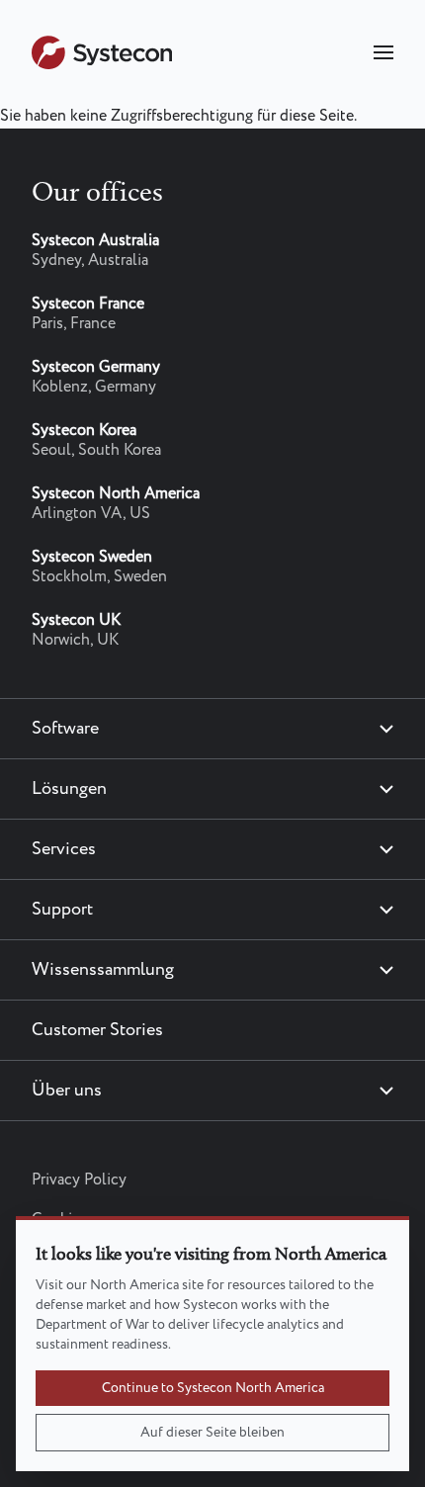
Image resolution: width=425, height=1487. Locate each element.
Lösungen (69, 789)
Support (62, 909)
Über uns (67, 1090)
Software (65, 729)
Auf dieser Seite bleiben (212, 1433)
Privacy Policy (79, 1180)
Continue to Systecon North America (213, 1388)
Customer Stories (97, 1030)
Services (64, 849)
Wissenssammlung (103, 970)
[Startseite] (102, 64)
